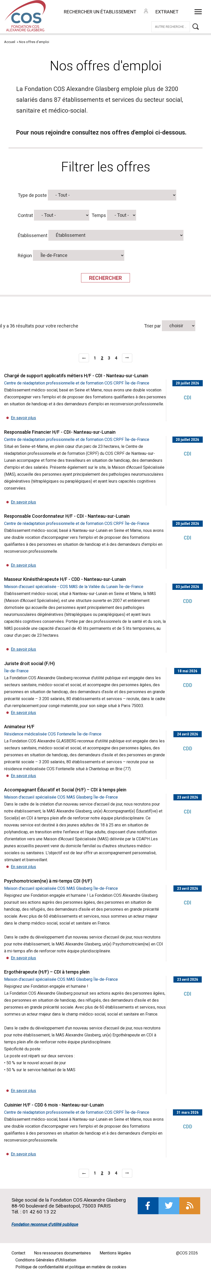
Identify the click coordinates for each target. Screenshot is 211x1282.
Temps (99, 215)
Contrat (25, 215)
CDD (187, 601)
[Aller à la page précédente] (84, 358)
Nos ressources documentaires (62, 1253)
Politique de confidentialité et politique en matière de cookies (70, 1266)
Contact (18, 1253)
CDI (187, 397)
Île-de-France (137, 383)
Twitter (169, 1205)
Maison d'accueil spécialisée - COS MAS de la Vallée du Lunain (61, 586)
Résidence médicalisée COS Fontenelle (40, 734)
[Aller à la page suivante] (127, 358)
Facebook (148, 1205)
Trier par (153, 325)
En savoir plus (23, 417)
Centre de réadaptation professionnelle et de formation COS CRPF (64, 383)
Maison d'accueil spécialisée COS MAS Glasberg (48, 797)
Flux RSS (189, 1205)
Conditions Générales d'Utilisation (45, 1260)
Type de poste (32, 195)
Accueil (9, 42)
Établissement (32, 235)
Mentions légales (115, 1253)
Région (25, 255)
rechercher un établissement (100, 11)
